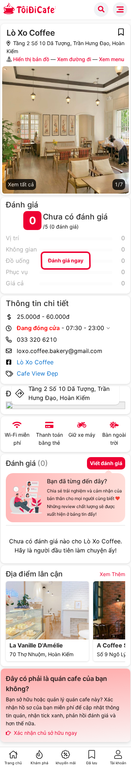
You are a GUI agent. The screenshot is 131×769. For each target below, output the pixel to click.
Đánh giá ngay (65, 260)
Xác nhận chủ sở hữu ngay (44, 733)
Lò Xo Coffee (35, 362)
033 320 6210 (37, 339)
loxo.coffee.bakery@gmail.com (59, 350)
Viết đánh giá (106, 463)
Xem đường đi (74, 59)
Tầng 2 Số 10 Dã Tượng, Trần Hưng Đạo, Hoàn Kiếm (69, 393)
